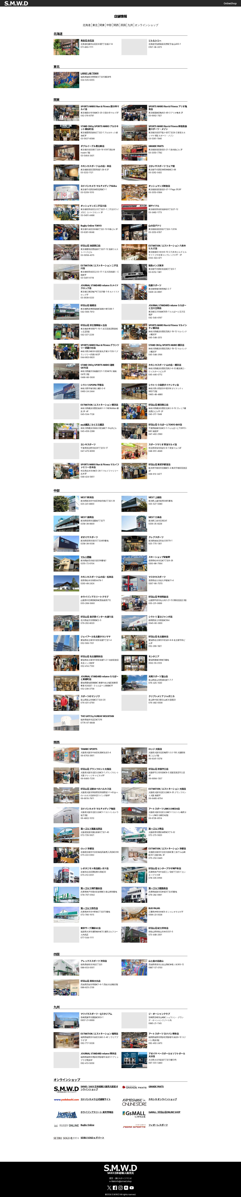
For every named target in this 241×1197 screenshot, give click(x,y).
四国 (123, 25)
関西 (116, 25)
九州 (130, 25)
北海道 (87, 25)
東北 (95, 25)
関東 (102, 25)
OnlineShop (230, 3)
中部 (109, 25)
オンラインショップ (146, 25)
